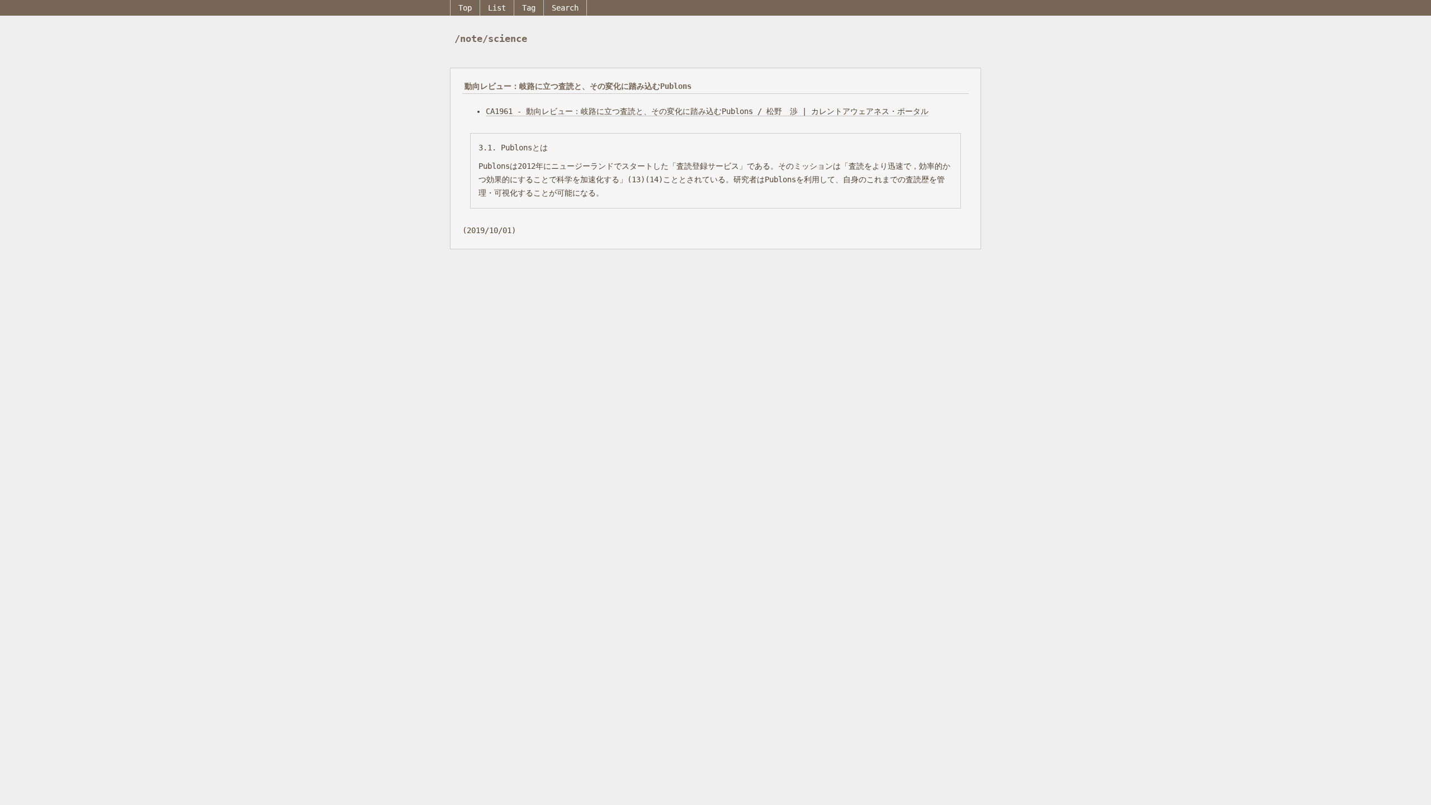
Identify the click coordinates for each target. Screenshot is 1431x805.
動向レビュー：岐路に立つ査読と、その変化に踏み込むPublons (578, 86)
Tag (529, 7)
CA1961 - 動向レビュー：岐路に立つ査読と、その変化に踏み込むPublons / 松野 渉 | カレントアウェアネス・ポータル (707, 111)
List (497, 7)
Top (465, 7)
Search (565, 7)
